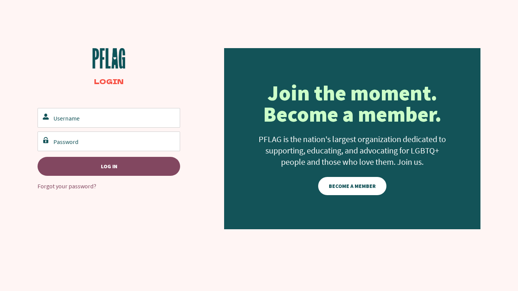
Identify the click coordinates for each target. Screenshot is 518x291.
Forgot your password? (67, 186)
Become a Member (352, 186)
